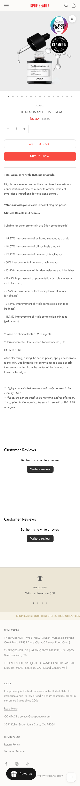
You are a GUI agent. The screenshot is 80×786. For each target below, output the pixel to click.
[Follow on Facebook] (6, 764)
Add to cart (40, 144)
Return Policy (12, 744)
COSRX (40, 105)
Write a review (40, 469)
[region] (40, 586)
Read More (10, 708)
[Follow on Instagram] (17, 764)
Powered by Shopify (51, 776)
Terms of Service (14, 751)
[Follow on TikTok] (27, 764)
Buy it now (40, 156)
